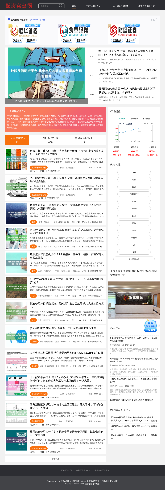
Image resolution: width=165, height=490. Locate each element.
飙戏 (33, 222)
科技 (134, 179)
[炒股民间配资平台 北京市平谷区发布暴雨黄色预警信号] (46, 73)
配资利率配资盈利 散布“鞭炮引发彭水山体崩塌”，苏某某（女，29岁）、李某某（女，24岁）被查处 (134, 419)
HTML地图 (113, 481)
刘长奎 (34, 341)
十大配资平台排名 (39, 394)
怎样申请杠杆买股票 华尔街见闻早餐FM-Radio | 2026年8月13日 (66, 352)
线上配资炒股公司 (39, 194)
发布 (134, 172)
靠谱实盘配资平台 (146, 5)
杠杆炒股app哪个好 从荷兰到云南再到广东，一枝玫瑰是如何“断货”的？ (66, 280)
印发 (33, 320)
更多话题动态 (134, 259)
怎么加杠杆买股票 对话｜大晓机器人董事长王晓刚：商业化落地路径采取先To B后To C (125, 52)
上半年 (134, 208)
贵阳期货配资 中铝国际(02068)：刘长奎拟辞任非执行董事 (63, 328)
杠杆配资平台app (120, 5)
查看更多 (55, 459)
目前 (134, 223)
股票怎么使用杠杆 (39, 448)
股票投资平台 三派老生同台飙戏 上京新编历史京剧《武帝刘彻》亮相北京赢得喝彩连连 (67, 206)
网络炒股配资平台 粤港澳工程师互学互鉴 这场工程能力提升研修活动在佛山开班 (67, 231)
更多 (153, 19)
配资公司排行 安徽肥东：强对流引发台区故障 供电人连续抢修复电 (67, 305)
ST (134, 244)
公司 (134, 252)
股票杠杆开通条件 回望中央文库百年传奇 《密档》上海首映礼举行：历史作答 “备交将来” (67, 152)
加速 (134, 186)
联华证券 (88, 483)
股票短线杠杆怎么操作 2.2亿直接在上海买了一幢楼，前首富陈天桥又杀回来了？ (67, 255)
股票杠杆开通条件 (39, 167)
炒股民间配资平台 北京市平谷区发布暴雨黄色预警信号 (131, 394)
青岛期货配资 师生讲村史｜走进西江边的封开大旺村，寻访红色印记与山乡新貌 (66, 405)
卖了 (33, 271)
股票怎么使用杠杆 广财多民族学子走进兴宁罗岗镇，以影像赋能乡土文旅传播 (66, 433)
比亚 (134, 215)
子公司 (134, 237)
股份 (134, 201)
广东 (33, 295)
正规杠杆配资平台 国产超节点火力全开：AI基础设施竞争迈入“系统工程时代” (128, 71)
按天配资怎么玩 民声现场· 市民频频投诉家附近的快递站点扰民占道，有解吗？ (127, 90)
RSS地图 (105, 481)
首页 (74, 5)
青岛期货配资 (37, 421)
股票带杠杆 (134, 194)
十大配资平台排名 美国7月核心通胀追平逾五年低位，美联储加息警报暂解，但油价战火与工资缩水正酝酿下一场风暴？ (67, 378)
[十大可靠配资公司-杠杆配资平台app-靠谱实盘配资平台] (19, 5)
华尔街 (34, 366)
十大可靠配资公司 (94, 5)
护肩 (33, 246)
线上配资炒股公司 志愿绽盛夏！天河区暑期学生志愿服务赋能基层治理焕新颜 (66, 179)
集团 (134, 230)
